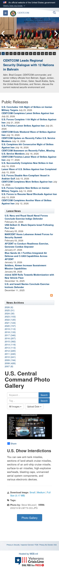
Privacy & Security (13, 545)
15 (54, 53)
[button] (14, 5)
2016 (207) (10, 338)
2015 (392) (10, 341)
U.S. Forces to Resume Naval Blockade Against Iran (29, 194)
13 (46, 53)
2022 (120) (10, 319)
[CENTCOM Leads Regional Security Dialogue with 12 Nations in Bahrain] (29, 33)
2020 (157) (10, 325)
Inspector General (27, 545)
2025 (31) (9, 310)
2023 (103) (10, 316)
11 (38, 53)
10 (35, 53)
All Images (14, 406)
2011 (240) (10, 353)
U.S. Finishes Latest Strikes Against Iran (23, 125)
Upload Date (33, 406)
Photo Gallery (29, 518)
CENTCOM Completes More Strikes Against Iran (27, 181)
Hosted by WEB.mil (28, 553)
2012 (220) (10, 350)
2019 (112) (10, 329)
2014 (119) (10, 344)
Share (14, 443)
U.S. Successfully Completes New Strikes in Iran (27, 162)
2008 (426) (10, 363)
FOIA (36, 545)
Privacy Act (43, 545)
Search (44, 394)
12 (42, 53)
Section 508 (52, 545)
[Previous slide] (3, 33)
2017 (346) (10, 335)
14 (50, 53)
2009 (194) (10, 360)
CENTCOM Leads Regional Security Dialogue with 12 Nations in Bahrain (28, 64)
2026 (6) (9, 307)
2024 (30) (9, 313)
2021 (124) (10, 322)
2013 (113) (10, 347)
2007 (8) (9, 366)
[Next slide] (56, 33)
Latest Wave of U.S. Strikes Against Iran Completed (29, 169)
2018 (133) (10, 332)
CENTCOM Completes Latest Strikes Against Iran (28, 113)
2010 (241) (10, 357)
